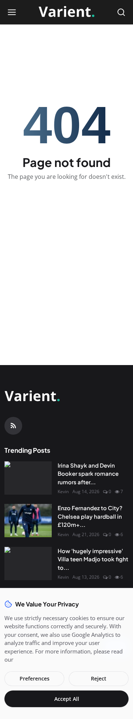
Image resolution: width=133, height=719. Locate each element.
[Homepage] (66, 12)
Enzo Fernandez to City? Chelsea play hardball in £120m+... (90, 516)
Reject (98, 678)
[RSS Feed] (13, 426)
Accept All (66, 698)
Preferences (35, 678)
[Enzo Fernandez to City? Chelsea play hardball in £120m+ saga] (28, 520)
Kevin (63, 491)
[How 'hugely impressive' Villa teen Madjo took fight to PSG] (28, 563)
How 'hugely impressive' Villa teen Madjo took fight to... (93, 559)
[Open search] (121, 12)
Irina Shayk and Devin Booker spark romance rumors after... (88, 473)
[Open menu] (12, 12)
